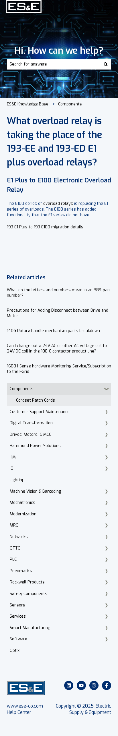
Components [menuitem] (22, 389)
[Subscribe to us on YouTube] (81, 685)
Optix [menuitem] (14, 650)
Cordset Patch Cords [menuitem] (35, 400)
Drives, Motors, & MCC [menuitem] (30, 434)
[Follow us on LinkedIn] (68, 685)
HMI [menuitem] (13, 457)
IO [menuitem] (11, 468)
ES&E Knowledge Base (27, 104)
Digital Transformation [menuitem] (31, 423)
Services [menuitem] (18, 616)
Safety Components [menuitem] (28, 593)
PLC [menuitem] (13, 559)
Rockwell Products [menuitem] (27, 582)
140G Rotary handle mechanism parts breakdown (53, 331)
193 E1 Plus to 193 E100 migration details (45, 227)
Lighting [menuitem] (17, 480)
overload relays (58, 203)
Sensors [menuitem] (17, 605)
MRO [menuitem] (14, 525)
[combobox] (53, 64)
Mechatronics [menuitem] (22, 502)
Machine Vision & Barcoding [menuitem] (35, 491)
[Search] (105, 64)
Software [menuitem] (18, 639)
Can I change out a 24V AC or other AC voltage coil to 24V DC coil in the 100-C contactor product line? (57, 348)
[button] (106, 390)
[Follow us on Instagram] (94, 685)
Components (70, 104)
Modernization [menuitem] (23, 514)
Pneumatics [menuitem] (21, 571)
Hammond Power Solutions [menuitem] (35, 445)
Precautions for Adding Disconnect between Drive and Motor (57, 313)
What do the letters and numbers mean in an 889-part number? (59, 292)
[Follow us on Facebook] (106, 685)
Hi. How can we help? (59, 51)
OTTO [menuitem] (15, 548)
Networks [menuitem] (19, 537)
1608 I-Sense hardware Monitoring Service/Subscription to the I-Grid (59, 369)
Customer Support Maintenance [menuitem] (40, 412)
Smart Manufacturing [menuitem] (30, 628)
